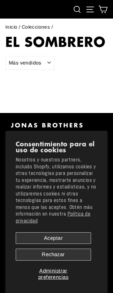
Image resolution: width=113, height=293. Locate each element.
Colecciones (36, 27)
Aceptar (53, 238)
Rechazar (53, 254)
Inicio (11, 27)
